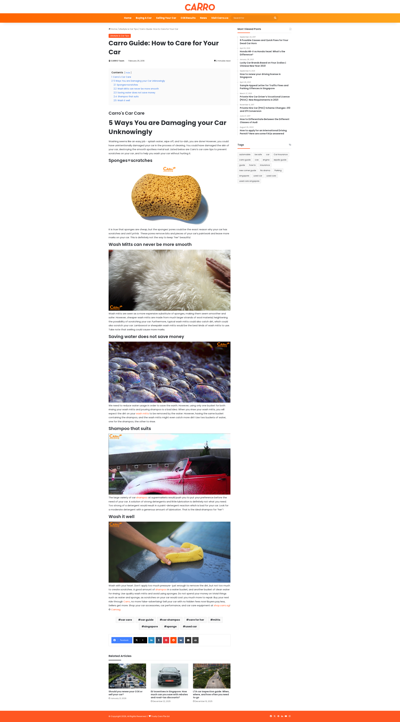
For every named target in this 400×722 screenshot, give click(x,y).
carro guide (244, 159)
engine (266, 159)
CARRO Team (117, 60)
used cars (271, 175)
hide (128, 72)
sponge (172, 626)
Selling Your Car (166, 18)
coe (256, 159)
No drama (265, 170)
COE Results (188, 18)
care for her (196, 620)
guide (242, 165)
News (203, 18)
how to (252, 165)
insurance (265, 165)
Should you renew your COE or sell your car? (125, 693)
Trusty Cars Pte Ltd (160, 716)
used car (191, 626)
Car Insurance (281, 154)
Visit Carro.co (219, 18)
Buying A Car (144, 18)
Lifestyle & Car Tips (128, 29)
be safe (258, 154)
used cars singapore (249, 181)
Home (127, 18)
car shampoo (171, 620)
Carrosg (115, 609)
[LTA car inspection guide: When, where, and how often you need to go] (211, 676)
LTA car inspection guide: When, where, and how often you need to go (211, 694)
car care (126, 620)
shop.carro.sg (222, 605)
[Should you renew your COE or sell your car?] (127, 676)
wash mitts (143, 413)
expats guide (280, 159)
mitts (216, 620)
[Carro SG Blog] (200, 6)
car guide (147, 620)
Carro (126, 601)
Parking (278, 170)
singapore (151, 626)
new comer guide (247, 170)
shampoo (142, 497)
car (267, 154)
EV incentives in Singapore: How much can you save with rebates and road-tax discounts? (169, 694)
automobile (244, 154)
